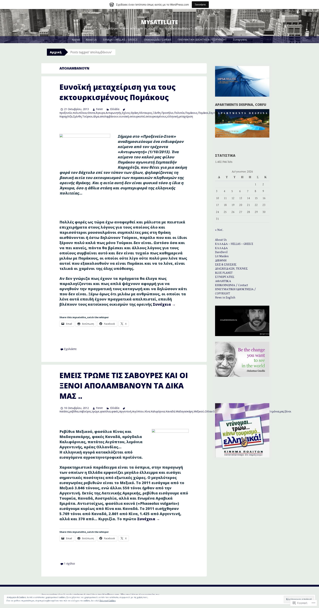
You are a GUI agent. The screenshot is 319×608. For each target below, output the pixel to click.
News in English (225, 297)
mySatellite (159, 22)
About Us (91, 39)
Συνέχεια (164, 304)
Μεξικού (199, 411)
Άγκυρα (100, 112)
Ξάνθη (157, 112)
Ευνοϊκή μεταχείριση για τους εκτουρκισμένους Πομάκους (117, 92)
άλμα (96, 116)
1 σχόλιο (69, 563)
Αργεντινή (125, 411)
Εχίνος (126, 112)
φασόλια (105, 411)
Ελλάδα (114, 109)
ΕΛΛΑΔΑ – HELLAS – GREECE (120, 39)
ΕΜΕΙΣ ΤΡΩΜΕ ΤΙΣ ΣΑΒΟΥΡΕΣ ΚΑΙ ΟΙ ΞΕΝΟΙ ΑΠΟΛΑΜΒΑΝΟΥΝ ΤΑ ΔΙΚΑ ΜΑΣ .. (123, 385)
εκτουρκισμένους (156, 116)
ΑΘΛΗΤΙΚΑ (223, 281)
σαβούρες (85, 411)
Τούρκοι (87, 116)
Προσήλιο (167, 112)
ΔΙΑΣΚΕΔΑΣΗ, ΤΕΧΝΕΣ (231, 268)
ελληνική (172, 116)
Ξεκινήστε (200, 4)
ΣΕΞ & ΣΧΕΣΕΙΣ (225, 264)
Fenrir (99, 109)
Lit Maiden (222, 256)
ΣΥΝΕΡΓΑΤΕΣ (224, 277)
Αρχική (76, 39)
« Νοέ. (219, 230)
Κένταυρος (145, 112)
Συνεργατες (240, 39)
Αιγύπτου (138, 411)
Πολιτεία (179, 112)
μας (282, 411)
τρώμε (95, 411)
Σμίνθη (77, 116)
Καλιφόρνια (158, 411)
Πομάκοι (203, 112)
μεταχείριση (186, 116)
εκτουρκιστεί (137, 116)
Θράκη (134, 112)
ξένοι (288, 411)
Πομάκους (191, 112)
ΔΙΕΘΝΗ (221, 260)
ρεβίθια (73, 411)
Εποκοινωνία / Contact (157, 39)
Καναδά (170, 411)
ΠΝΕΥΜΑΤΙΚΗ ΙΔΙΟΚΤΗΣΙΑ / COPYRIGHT (202, 39)
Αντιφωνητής (113, 112)
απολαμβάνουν (109, 116)
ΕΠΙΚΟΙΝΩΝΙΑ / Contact (231, 285)
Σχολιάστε (70, 349)
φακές (115, 411)
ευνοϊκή (124, 116)
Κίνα (147, 411)
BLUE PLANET (224, 273)
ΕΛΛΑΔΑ (221, 248)
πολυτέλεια (80, 112)
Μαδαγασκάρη (184, 411)
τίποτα (91, 112)
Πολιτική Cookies (108, 601)
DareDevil (221, 252)
